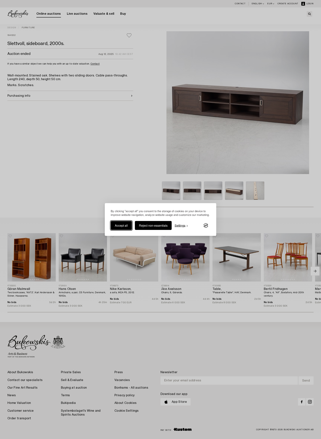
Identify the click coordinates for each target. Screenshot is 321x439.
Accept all (121, 225)
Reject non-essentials (153, 225)
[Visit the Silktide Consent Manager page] (205, 225)
